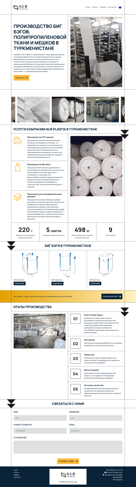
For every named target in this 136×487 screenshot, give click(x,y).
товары (103, 7)
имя (16, 412)
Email (72, 424)
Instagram (118, 480)
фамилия (74, 412)
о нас (87, 7)
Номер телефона (23, 424)
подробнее (19, 283)
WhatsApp (118, 477)
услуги (95, 7)
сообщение (20, 437)
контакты (112, 7)
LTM (75, 482)
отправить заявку (66, 461)
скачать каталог (110, 296)
